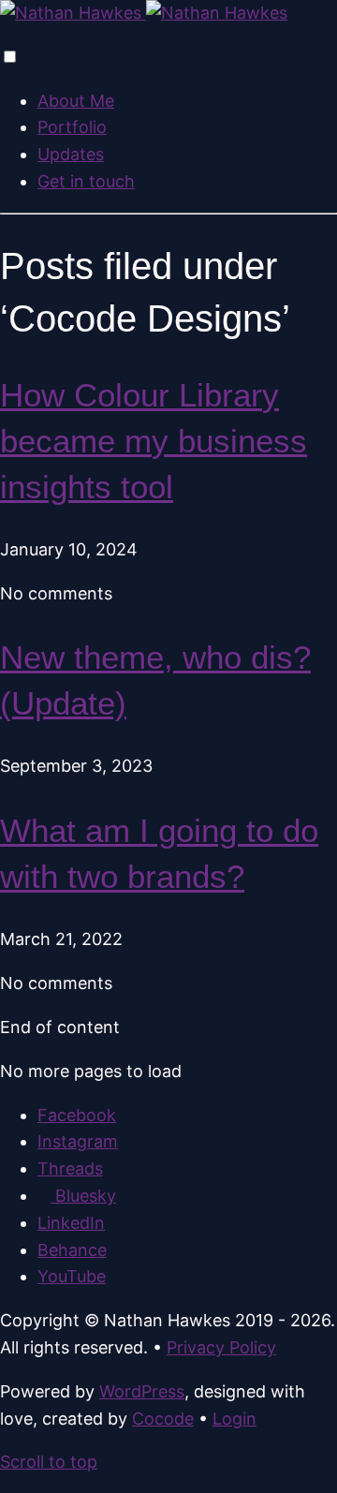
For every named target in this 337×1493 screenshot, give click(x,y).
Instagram (77, 1141)
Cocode (163, 1418)
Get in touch (86, 181)
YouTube (71, 1276)
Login (234, 1418)
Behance (72, 1250)
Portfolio (72, 127)
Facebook (76, 1115)
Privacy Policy (221, 1347)
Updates (70, 154)
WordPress (141, 1391)
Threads (70, 1168)
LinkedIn (71, 1223)
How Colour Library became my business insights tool (153, 441)
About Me (75, 101)
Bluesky (83, 1195)
